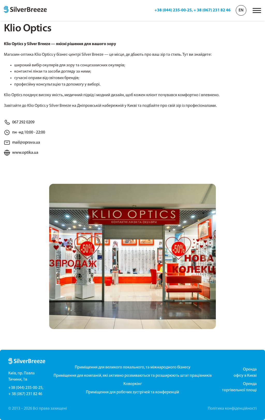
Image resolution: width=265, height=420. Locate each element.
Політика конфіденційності (232, 409)
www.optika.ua (25, 153)
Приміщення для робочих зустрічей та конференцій (132, 392)
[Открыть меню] (257, 10)
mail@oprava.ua (26, 143)
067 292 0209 (23, 122)
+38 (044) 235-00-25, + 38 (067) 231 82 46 (192, 10)
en (241, 10)
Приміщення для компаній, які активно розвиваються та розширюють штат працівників (133, 376)
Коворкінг (132, 384)
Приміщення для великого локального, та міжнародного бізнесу (132, 367)
